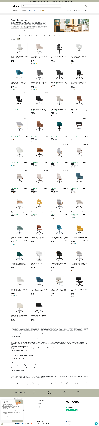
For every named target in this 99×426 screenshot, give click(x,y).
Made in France (33, 10)
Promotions (24, 10)
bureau (16, 22)
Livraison (12, 406)
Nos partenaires (39, 416)
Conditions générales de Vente (16, 407)
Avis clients (39, 404)
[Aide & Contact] (79, 6)
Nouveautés (15, 10)
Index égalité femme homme (16, 416)
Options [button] (61, 35)
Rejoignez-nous (13, 414)
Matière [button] (38, 35)
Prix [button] (50, 35)
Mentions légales (14, 403)
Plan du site (39, 406)
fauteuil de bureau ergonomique (27, 347)
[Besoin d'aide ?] (96, 423)
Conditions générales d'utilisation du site (17, 410)
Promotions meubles (40, 407)
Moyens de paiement (14, 404)
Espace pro (84, 10)
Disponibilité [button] (13, 35)
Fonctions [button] (31, 35)
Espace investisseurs (14, 417)
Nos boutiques (77, 10)
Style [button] (55, 35)
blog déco (77, 383)
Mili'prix (42, 10)
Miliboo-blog (39, 414)
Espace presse (39, 403)
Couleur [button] (44, 35)
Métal (18, 39)
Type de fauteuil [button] (22, 35)
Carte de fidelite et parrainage (16, 413)
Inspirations (69, 10)
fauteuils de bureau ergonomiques (27, 28)
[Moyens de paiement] (23, 423)
